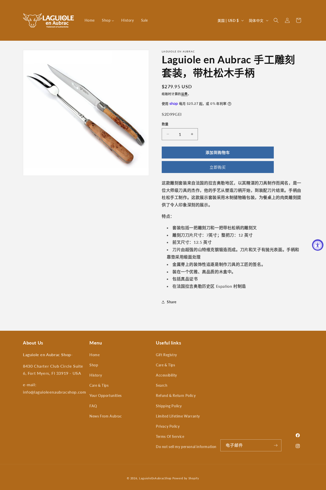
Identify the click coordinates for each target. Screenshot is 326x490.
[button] (276, 20)
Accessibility (166, 375)
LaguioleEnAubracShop (155, 478)
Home (94, 355)
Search (162, 385)
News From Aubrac (105, 416)
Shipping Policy (169, 406)
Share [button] (171, 302)
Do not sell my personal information (186, 446)
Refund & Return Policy (176, 395)
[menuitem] (89, 20)
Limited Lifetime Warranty (178, 416)
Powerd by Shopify (185, 478)
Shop (93, 365)
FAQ (93, 406)
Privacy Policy (168, 426)
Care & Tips (99, 385)
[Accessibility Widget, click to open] (317, 245)
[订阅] (275, 445)
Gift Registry (166, 355)
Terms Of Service (170, 436)
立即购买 (218, 167)
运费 (184, 94)
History (95, 375)
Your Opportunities (105, 395)
